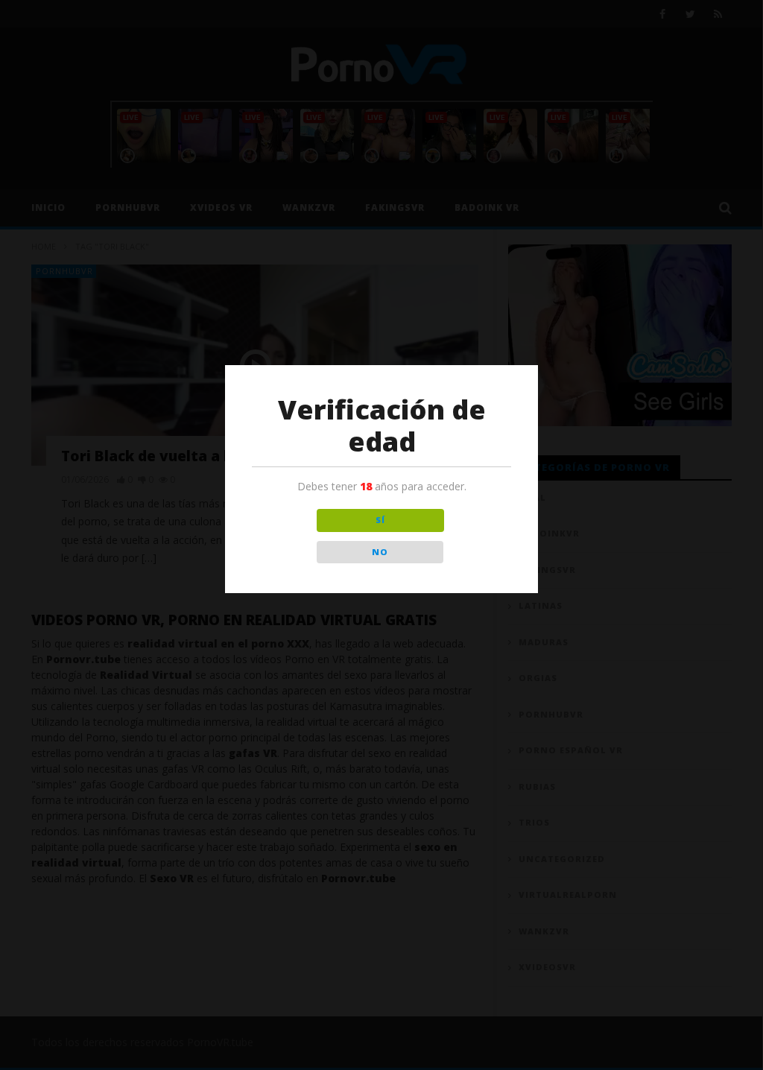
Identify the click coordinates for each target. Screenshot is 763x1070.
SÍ (380, 519)
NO (380, 551)
